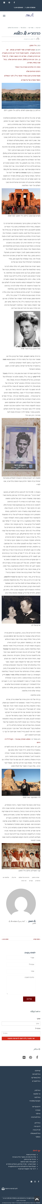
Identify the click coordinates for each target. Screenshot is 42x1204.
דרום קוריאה (36, 1106)
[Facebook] (37, 1057)
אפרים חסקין (35, 877)
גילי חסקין (33, 45)
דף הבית (38, 27)
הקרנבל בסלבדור (34, 1101)
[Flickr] (24, 1057)
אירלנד (38, 1113)
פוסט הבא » (5, 939)
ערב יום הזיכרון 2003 (30, 59)
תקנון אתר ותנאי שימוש (28, 1162)
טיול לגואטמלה (35, 1133)
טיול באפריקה (35, 1077)
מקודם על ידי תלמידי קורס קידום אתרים (11, 1202)
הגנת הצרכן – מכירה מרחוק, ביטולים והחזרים (21, 1164)
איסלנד (38, 1137)
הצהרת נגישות (31, 1154)
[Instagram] (34, 1181)
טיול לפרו (37, 1097)
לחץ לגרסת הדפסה (11, 1188)
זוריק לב (14, 877)
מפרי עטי (30, 27)
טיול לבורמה (36, 1074)
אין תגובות (27, 39)
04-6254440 (19, 7)
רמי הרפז (23, 880)
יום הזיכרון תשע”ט (34, 56)
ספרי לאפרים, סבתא (17, 50)
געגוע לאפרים (30, 50)
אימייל (37, 1028)
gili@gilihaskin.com (33, 1198)
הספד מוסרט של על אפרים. (30, 80)
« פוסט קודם (36, 939)
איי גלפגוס (36, 1094)
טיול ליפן (37, 1123)
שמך (38, 1019)
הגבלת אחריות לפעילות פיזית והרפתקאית (22, 1166)
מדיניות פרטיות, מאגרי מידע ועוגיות (24, 1157)
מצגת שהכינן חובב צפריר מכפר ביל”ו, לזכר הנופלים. (22, 76)
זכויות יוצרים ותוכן (30, 1159)
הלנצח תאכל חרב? (22, 53)
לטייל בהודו (36, 1130)
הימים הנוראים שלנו (15, 59)
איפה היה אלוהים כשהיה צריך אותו (28, 67)
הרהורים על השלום (24, 877)
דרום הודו (37, 1126)
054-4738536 (31, 7)
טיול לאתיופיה (35, 1117)
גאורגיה (37, 1110)
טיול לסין (37, 1090)
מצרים (31, 880)
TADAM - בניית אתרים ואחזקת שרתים (31, 1202)
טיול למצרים (36, 1081)
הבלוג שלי (23, 27)
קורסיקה (37, 1070)
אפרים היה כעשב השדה (17, 56)
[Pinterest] (30, 1057)
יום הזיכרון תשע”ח (8, 53)
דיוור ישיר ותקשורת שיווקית (27, 1169)
